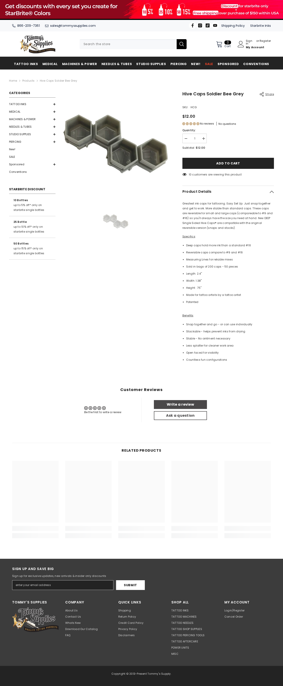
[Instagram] (200, 25)
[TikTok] (207, 25)
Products (28, 81)
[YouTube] (215, 25)
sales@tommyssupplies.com (73, 25)
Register (265, 41)
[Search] (133, 44)
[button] (32, 104)
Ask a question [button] (180, 415)
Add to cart (228, 163)
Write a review (180, 404)
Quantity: (189, 130)
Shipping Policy (233, 25)
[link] (35, 528)
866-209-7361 (28, 25)
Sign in (249, 42)
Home (13, 81)
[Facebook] (192, 25)
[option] (115, 144)
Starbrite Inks (260, 25)
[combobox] (128, 44)
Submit (130, 585)
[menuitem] (32, 104)
